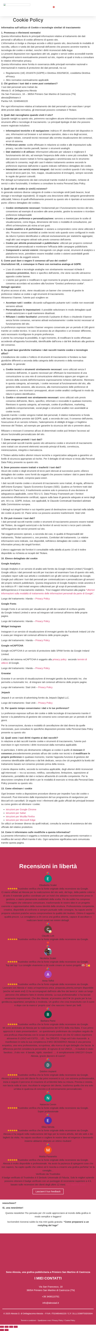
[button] (37, 8)
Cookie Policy (70, 1320)
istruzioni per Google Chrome (21, 809)
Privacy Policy (42, 598)
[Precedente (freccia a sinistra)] (2, 1330)
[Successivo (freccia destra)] (7, 1330)
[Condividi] (11, 1327)
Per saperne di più (75, 1184)
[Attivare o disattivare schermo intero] (7, 1327)
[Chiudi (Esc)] (16, 1327)
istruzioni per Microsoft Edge (20, 820)
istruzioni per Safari (16, 813)
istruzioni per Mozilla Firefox (20, 816)
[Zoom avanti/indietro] (2, 1327)
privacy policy (59, 659)
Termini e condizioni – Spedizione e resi (36, 1320)
